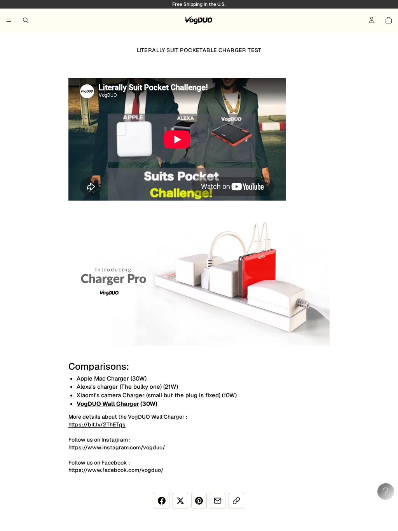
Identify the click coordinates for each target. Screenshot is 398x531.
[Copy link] (236, 500)
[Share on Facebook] (161, 500)
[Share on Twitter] (180, 500)
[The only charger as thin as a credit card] (199, 277)
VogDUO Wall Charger (108, 403)
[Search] (25, 20)
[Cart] (388, 20)
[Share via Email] (217, 500)
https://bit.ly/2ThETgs (97, 424)
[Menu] (9, 20)
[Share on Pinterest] (199, 500)
